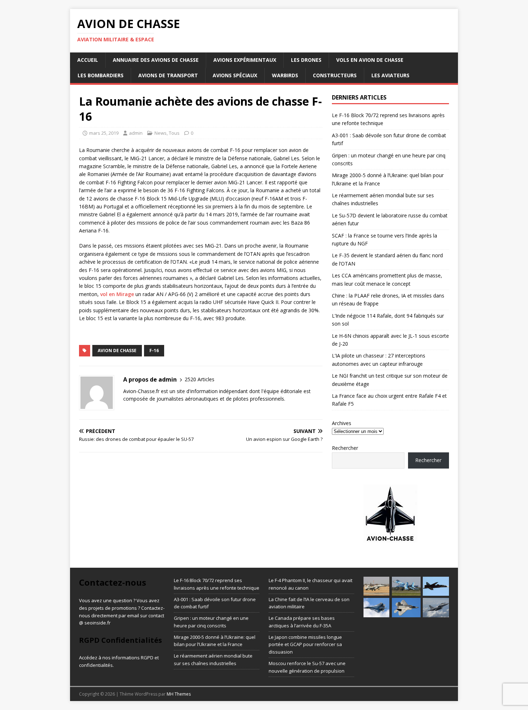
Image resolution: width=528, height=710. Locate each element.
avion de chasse (117, 350)
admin (136, 133)
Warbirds (285, 75)
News (160, 133)
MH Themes (179, 694)
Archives (341, 423)
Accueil (87, 59)
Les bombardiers (101, 75)
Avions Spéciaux (235, 75)
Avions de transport (168, 75)
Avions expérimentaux (244, 59)
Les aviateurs (390, 75)
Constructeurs (335, 75)
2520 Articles (199, 379)
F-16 (154, 350)
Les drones (306, 59)
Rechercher (345, 447)
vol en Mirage (117, 294)
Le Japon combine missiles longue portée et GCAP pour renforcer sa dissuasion (305, 644)
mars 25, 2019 (104, 133)
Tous (174, 133)
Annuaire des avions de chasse (156, 59)
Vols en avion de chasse (369, 59)
